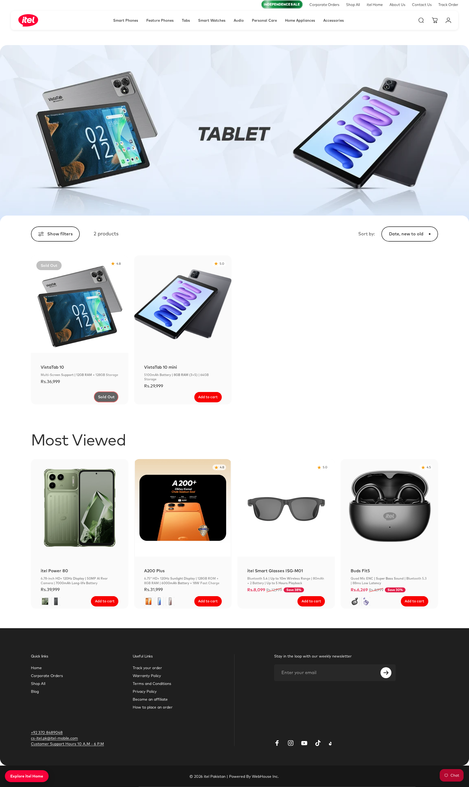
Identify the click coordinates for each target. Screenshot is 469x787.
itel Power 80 (54, 570)
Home (36, 667)
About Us (397, 4)
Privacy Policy (145, 691)
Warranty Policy (147, 675)
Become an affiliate (150, 699)
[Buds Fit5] (389, 508)
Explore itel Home (26, 776)
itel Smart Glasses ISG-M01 (275, 570)
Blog (35, 691)
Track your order (147, 667)
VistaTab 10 (52, 367)
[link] (67, 743)
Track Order (448, 4)
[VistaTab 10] (79, 304)
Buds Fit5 (360, 570)
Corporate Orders (324, 4)
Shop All (353, 4)
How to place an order (153, 707)
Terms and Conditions (152, 683)
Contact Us (422, 4)
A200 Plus (154, 570)
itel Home (375, 4)
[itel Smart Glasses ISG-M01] (286, 508)
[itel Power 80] (79, 508)
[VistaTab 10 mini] (183, 304)
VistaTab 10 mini (160, 367)
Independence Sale (282, 4)
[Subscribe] (386, 672)
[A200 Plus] (183, 508)
